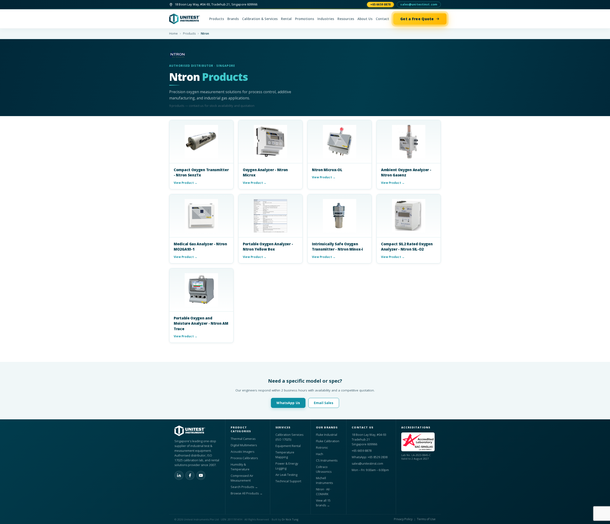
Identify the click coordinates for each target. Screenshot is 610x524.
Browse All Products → (247, 493)
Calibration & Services (260, 19)
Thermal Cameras (243, 439)
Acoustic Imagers (242, 452)
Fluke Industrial (326, 435)
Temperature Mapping (284, 454)
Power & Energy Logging (286, 466)
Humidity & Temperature (240, 466)
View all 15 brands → (323, 502)
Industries (325, 19)
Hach (319, 454)
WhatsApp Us (288, 403)
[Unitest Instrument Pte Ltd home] (187, 19)
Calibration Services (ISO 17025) (289, 437)
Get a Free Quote (417, 18)
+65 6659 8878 (380, 4)
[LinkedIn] (178, 475)
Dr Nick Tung (290, 519)
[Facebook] (189, 475)
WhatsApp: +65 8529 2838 (369, 457)
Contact (382, 19)
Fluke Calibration (327, 441)
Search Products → (244, 487)
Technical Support (288, 481)
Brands (233, 19)
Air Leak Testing (286, 475)
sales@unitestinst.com (418, 4)
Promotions (304, 19)
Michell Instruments (324, 480)
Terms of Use (426, 519)
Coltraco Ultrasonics (323, 469)
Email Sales (324, 403)
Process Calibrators (244, 458)
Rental (286, 19)
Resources (345, 19)
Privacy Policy (403, 519)
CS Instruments (326, 460)
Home (173, 33)
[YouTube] (200, 475)
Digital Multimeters (244, 445)
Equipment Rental (288, 446)
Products (216, 19)
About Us (364, 19)
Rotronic (322, 448)
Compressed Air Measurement (242, 478)
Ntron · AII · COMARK (323, 491)
